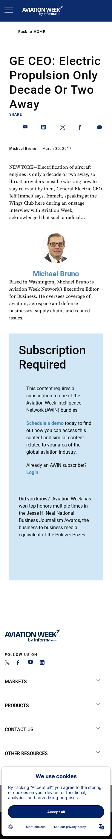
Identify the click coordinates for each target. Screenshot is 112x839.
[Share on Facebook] (81, 128)
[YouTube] (30, 663)
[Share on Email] (25, 128)
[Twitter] (7, 663)
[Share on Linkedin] (44, 128)
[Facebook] (18, 663)
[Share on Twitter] (62, 128)
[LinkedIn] (42, 663)
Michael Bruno (22, 149)
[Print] (100, 128)
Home (39, 32)
